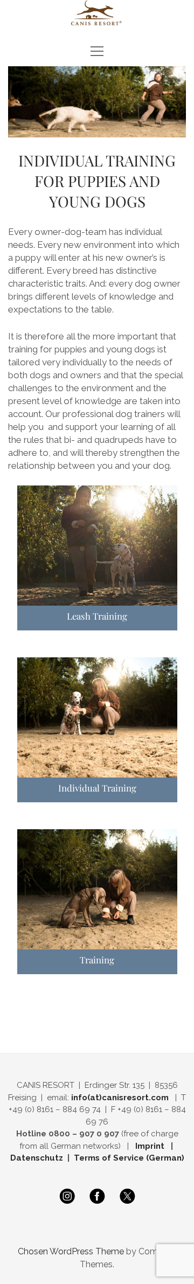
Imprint (152, 1146)
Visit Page (97, 12)
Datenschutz (36, 1158)
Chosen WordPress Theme (71, 1251)
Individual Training (97, 788)
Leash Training (97, 616)
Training (97, 960)
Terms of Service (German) (129, 1158)
